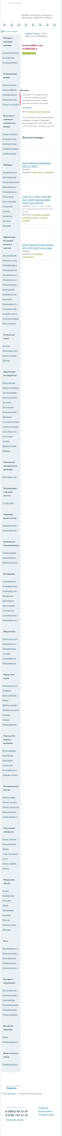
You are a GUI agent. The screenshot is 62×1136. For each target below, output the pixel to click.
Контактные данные (14, 1119)
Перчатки (7, 915)
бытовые (31, 112)
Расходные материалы (11, 201)
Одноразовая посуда (9, 676)
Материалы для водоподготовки (11, 351)
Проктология (8, 196)
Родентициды (8, 610)
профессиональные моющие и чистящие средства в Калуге (37, 16)
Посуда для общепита (8, 1028)
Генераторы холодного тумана (11, 644)
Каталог (36, 33)
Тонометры (7, 216)
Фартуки (6, 920)
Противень (7, 417)
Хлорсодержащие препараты (11, 355)
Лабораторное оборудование (11, 557)
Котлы (5, 1037)
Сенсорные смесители (11, 309)
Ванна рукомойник (11, 388)
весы (38, 112)
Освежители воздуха (11, 94)
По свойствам (8, 57)
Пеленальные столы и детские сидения (11, 304)
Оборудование (9, 605)
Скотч (5, 858)
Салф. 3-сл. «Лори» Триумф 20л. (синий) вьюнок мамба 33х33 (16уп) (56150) (36, 199)
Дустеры (6, 653)
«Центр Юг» (11, 1094)
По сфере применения (11, 62)
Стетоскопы (8, 206)
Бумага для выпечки (11, 839)
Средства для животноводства (10, 543)
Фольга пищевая (9, 863)
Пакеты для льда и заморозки (11, 802)
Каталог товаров (45, 1111)
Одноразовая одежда (9, 881)
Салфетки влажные (11, 148)
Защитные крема (10, 525)
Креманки (7, 690)
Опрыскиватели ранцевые (11, 663)
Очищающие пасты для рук (11, 530)
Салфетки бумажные (11, 144)
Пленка (6, 849)
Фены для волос (9, 323)
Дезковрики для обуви (11, 591)
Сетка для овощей (10, 854)
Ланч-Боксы (8, 760)
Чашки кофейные (10, 724)
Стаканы (6, 715)
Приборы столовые (11, 710)
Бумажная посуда (10, 686)
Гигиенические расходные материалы (11, 265)
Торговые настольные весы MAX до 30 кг (11, 968)
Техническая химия (9, 337)
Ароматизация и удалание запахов (10, 492)
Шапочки (7, 929)
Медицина (7, 165)
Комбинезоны (8, 895)
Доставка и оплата (46, 1114)
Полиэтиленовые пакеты (10, 788)
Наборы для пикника (11, 705)
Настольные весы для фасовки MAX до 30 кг (11, 958)
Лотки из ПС (8, 765)
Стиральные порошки (11, 99)
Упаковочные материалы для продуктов (10, 466)
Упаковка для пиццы (11, 775)
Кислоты (6, 346)
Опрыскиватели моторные (11, 658)
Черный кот (12, 1088)
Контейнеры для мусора (11, 294)
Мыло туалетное (10, 85)
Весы (5, 941)
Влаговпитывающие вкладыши (11, 844)
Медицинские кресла (11, 192)
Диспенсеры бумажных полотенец (11, 270)
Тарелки (6, 719)
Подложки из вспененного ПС (11, 770)
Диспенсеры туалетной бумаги (11, 280)
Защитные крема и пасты (10, 516)
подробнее (27, 107)
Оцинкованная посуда (11, 1042)
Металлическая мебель (10, 1055)
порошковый (49, 172)
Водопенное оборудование (11, 990)
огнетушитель (37, 172)
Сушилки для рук (10, 314)
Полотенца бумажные (11, 139)
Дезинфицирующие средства (11, 586)
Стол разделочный (10, 426)
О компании (43, 1108)
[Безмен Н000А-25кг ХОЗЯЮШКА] (36, 70)
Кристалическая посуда (11, 695)
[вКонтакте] (46, 8)
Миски (5, 700)
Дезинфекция (9, 574)
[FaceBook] (49, 8)
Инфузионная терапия (11, 187)
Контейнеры (8, 755)
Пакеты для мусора (11, 807)
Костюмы (7, 900)
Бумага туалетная (10, 134)
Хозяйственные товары (10, 76)
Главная (28, 33)
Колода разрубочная (11, 397)
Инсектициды (8, 601)
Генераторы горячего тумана (11, 639)
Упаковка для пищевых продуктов (9, 739)
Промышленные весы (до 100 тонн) (11, 963)
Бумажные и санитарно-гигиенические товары (9, 121)
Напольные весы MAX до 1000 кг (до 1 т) (11, 953)
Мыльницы (7, 299)
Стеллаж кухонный (11, 422)
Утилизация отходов (11, 620)
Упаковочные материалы (9, 830)
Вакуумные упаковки (11, 477)
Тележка (6, 441)
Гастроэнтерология (11, 182)
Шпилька (6, 451)
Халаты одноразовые (11, 925)
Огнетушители (9, 1000)
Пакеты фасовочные (11, 812)
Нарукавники (8, 910)
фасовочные (45, 112)
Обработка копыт (10, 562)
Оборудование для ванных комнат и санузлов (9, 242)
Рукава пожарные (10, 1014)
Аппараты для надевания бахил (11, 260)
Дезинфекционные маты (11, 581)
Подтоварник (8, 407)
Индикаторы (8, 596)
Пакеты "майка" (9, 797)
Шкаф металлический (11, 446)
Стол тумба (7, 436)
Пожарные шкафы (10, 1005)
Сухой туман (8, 503)
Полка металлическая (11, 412)
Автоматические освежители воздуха (11, 255)
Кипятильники (9, 289)
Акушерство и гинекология (11, 172)
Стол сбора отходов (11, 431)
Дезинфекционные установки (11, 648)
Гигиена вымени (9, 553)
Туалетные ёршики (11, 318)
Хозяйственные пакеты (11, 817)
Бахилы (6, 891)
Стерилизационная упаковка (11, 615)
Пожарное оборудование (9, 981)
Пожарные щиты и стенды (11, 1010)
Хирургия (7, 226)
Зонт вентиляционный (11, 392)
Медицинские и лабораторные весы (11, 948)
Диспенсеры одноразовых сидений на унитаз (11, 275)
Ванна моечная (9, 383)
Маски (5, 905)
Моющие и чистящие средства (8, 41)
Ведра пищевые (9, 750)
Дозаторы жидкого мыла (11, 284)
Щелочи (6, 360)
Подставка (7, 402)
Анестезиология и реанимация (11, 177)
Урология (7, 221)
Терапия (6, 211)
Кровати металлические (11, 1064)
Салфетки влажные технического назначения (11, 153)
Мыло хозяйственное (11, 90)
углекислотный (27, 257)
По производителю (11, 53)
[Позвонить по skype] (53, 8)
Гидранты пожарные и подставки (11, 995)
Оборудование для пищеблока (10, 374)
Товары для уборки (11, 104)
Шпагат (6, 868)
